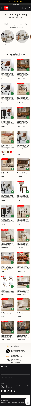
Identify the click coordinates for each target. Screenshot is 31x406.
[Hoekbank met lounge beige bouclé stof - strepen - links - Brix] (23, 304)
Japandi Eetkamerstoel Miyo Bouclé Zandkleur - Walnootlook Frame (23, 196)
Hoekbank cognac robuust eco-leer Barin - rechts (7, 267)
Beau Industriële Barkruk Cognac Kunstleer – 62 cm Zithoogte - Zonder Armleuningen (23, 147)
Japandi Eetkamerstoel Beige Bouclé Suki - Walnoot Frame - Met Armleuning (22, 221)
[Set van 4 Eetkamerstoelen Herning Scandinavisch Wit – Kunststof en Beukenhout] (7, 282)
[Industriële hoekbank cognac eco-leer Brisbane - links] (23, 113)
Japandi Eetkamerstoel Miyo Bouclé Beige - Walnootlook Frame (7, 244)
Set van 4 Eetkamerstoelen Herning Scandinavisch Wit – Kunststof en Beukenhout (7, 291)
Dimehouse (6, 400)
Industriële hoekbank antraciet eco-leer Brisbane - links (22, 336)
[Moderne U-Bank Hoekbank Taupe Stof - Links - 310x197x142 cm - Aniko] (7, 164)
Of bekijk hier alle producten (15, 27)
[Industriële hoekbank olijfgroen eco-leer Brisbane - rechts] (7, 327)
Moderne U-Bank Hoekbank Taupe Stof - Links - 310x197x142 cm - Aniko (7, 174)
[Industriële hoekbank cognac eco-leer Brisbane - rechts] (23, 65)
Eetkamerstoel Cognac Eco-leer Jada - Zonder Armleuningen (7, 74)
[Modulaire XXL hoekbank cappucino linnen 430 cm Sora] (23, 164)
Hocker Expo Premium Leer (6, 146)
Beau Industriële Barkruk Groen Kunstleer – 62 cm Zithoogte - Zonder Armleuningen (7, 197)
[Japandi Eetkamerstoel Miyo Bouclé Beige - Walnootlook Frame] (7, 235)
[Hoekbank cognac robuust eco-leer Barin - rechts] (7, 258)
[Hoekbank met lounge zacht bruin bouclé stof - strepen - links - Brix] (7, 304)
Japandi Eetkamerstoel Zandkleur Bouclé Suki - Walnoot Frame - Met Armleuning (23, 99)
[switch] (28, 403)
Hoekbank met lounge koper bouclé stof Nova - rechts (23, 267)
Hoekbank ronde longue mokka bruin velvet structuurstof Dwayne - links (23, 291)
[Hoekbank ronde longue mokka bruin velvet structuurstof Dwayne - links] (23, 282)
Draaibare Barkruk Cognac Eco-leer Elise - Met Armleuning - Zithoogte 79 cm (7, 123)
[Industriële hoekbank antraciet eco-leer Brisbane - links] (23, 327)
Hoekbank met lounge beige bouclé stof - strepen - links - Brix (22, 314)
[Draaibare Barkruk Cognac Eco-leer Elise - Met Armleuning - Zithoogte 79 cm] (7, 113)
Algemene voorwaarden (12, 402)
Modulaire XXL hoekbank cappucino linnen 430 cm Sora (23, 174)
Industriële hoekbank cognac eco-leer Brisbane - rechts (23, 74)
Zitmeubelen (7, 45)
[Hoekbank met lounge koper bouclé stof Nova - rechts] (23, 258)
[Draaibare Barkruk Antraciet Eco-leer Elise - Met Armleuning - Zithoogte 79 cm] (7, 211)
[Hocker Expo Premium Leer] (7, 137)
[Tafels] (22, 36)
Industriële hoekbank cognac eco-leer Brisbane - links (23, 122)
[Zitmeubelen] (7, 36)
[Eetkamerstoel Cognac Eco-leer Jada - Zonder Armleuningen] (7, 65)
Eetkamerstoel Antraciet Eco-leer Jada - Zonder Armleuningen (7, 98)
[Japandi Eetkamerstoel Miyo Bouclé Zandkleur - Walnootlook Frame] (23, 187)
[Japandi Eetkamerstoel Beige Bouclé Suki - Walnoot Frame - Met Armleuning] (23, 211)
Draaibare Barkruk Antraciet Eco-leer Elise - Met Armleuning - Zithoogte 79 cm (7, 221)
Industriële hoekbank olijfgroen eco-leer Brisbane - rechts (6, 336)
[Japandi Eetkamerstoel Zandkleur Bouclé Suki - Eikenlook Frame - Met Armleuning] (23, 235)
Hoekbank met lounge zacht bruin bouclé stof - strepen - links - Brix (7, 314)
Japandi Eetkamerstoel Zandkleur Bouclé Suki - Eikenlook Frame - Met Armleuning (23, 245)
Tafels (22, 45)
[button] (29, 8)
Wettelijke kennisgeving (23, 402)
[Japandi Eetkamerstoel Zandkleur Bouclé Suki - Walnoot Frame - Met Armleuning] (23, 89)
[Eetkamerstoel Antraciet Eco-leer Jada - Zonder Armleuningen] (7, 89)
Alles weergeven (15, 55)
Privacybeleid (3, 402)
